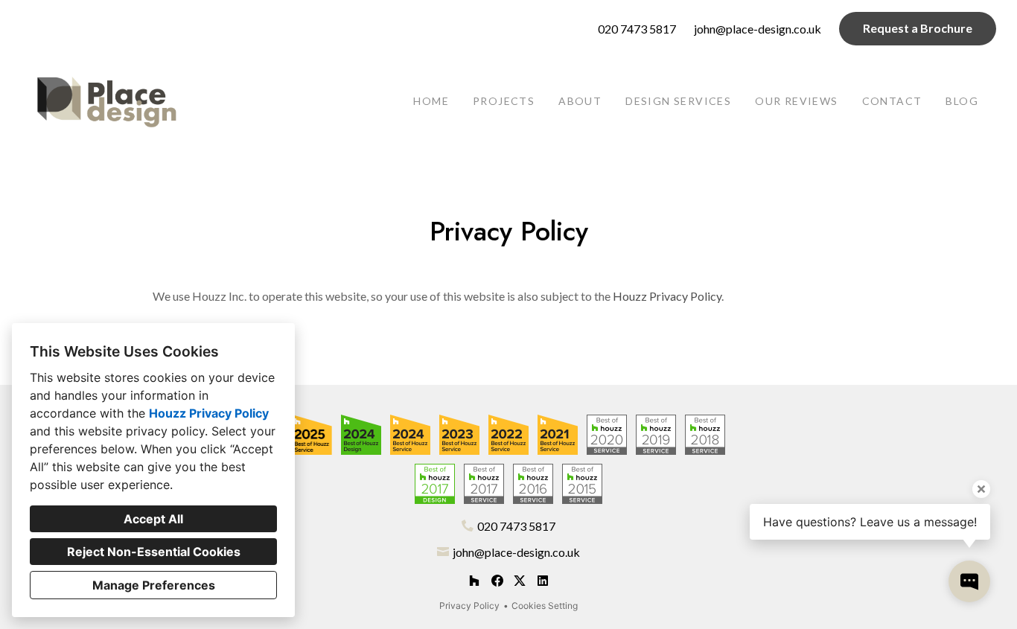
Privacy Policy (469, 605)
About (580, 101)
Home (431, 101)
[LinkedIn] (542, 581)
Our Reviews (796, 101)
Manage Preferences (153, 585)
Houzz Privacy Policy (209, 413)
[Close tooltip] (981, 489)
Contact (892, 101)
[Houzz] (474, 581)
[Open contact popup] (969, 581)
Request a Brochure (917, 28)
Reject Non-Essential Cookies (153, 551)
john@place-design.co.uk (757, 29)
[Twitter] (520, 581)
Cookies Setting (544, 605)
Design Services (678, 101)
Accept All (153, 518)
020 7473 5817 (637, 29)
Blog (962, 101)
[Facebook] (497, 581)
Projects (504, 101)
